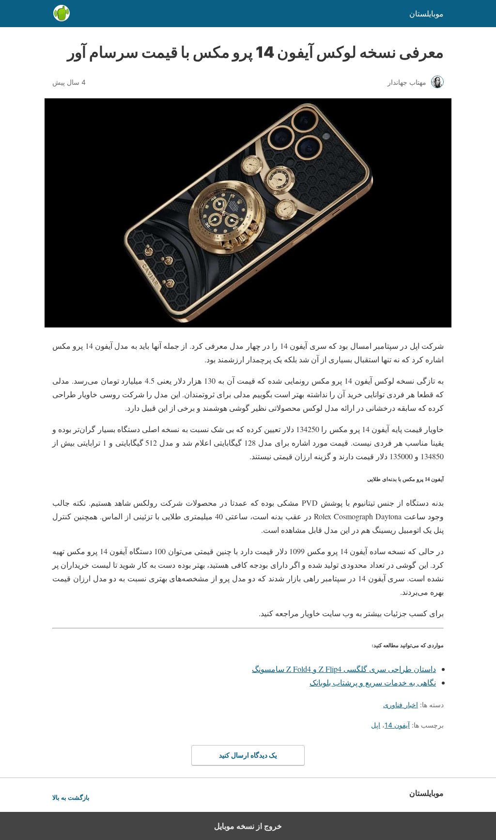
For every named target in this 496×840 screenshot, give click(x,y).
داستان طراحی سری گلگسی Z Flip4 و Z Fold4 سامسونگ (344, 669)
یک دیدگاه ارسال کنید (248, 755)
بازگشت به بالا (71, 797)
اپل (375, 725)
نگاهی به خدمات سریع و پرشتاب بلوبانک (373, 682)
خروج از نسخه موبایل (248, 826)
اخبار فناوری (400, 704)
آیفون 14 (397, 725)
